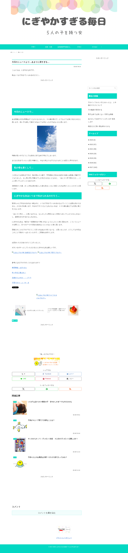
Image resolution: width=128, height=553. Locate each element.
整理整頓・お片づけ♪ (19, 268)
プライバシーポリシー (64, 538)
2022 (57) (92, 144)
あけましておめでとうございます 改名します (101, 120)
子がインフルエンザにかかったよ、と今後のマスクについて (102, 104)
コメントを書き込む (47, 513)
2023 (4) (91, 140)
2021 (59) (92, 149)
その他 (15, 320)
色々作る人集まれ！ (19, 273)
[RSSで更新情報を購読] (70, 389)
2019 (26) (92, 158)
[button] (70, 379)
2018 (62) (92, 163)
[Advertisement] (47, 94)
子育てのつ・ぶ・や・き (20, 283)
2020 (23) (92, 153)
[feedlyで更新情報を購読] (46, 389)
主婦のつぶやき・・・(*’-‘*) (21, 278)
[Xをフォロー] (23, 389)
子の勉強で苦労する (95, 110)
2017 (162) (92, 167)
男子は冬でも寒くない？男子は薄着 (100, 114)
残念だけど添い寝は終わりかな (99, 126)
